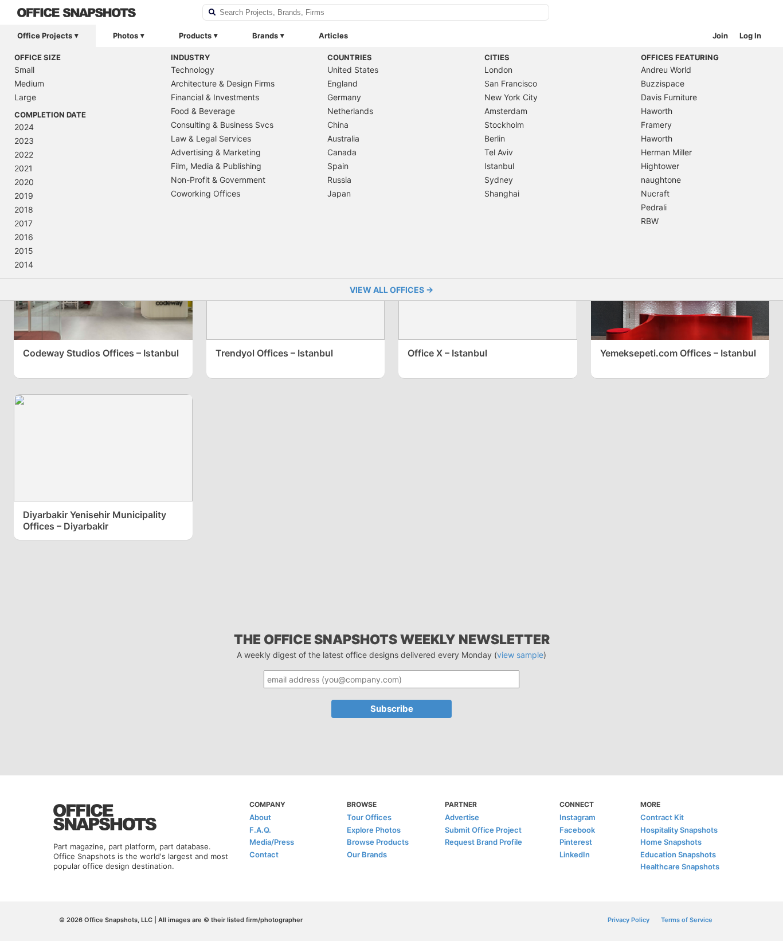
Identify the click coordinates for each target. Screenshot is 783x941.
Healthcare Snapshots (679, 866)
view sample (520, 655)
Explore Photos (374, 829)
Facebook (577, 829)
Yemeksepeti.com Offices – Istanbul (678, 353)
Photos (125, 35)
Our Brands (367, 854)
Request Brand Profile (483, 841)
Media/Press (271, 841)
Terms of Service (686, 920)
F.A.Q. (260, 829)
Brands (265, 35)
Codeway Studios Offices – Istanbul (101, 353)
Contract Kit (662, 817)
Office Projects (44, 35)
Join (720, 35)
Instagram (577, 817)
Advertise (462, 817)
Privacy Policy (628, 920)
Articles (333, 35)
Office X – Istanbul (447, 353)
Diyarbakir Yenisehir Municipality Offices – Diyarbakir (94, 520)
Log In (750, 35)
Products (195, 35)
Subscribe (391, 708)
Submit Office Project (483, 829)
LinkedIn (574, 854)
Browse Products (378, 841)
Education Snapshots (678, 854)
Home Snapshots (671, 841)
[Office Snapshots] (102, 12)
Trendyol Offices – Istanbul (274, 353)
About (260, 817)
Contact (264, 854)
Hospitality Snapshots (679, 829)
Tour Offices (369, 817)
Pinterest (575, 841)
